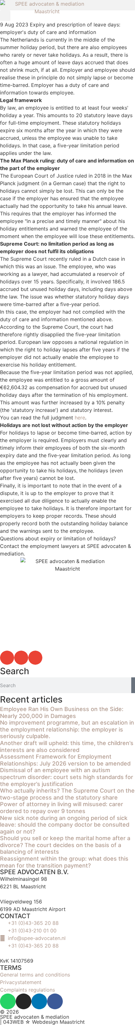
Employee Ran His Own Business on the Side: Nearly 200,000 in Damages (61, 712)
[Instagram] (23, 1001)
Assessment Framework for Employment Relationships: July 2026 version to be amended (65, 760)
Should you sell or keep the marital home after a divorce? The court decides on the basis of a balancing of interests (65, 845)
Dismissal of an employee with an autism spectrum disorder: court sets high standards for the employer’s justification (66, 777)
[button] (7, 658)
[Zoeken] (133, 685)
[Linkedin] (39, 1001)
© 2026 (9, 1012)
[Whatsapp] (8, 1001)
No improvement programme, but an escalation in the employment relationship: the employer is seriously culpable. (67, 729)
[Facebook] (55, 1001)
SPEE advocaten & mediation (34, 1017)
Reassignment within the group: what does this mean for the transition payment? (64, 862)
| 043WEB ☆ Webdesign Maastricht (42, 1022)
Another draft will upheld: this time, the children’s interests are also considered (66, 746)
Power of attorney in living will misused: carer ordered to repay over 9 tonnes (61, 807)
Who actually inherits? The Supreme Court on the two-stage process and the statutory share (67, 794)
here (80, 417)
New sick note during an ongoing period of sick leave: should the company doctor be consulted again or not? (64, 825)
